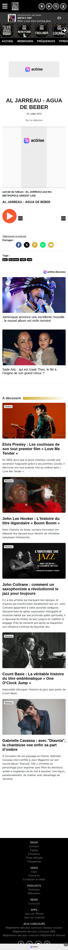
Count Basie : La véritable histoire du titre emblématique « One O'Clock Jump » (33, 678)
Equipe (34, 850)
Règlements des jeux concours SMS (34, 931)
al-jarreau (13, 259)
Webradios (25, 41)
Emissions (34, 853)
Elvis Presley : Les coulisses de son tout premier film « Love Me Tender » (31, 448)
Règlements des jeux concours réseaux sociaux (34, 927)
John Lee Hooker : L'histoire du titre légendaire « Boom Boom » (31, 520)
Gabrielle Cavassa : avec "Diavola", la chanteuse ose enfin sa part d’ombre (34, 745)
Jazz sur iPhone (34, 913)
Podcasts (34, 889)
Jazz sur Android (34, 917)
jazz (5, 259)
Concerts (34, 875)
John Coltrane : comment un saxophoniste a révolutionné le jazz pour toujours (30, 589)
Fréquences (46, 41)
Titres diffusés (34, 857)
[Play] (4, 28)
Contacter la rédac (34, 879)
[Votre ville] (42, 6)
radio (23, 259)
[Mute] (59, 18)
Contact (34, 846)
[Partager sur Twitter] (26, 246)
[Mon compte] (63, 6)
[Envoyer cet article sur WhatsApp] (42, 246)
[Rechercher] (56, 6)
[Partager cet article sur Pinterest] (34, 246)
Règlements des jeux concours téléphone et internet (34, 935)
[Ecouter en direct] (49, 6)
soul (29, 259)
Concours (34, 903)
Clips (34, 871)
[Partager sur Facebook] (18, 246)
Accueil (7, 41)
